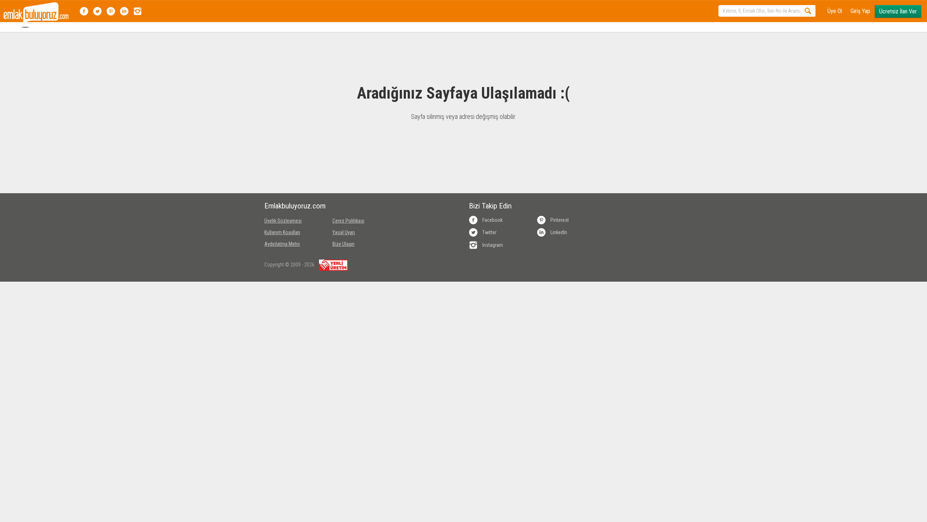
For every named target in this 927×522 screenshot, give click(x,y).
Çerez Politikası (348, 221)
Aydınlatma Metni (282, 244)
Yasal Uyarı (343, 232)
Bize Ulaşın (343, 244)
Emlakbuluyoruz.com (293, 206)
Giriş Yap (860, 11)
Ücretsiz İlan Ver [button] (898, 11)
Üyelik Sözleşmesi (283, 221)
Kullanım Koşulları (282, 232)
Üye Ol (834, 11)
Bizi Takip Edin (490, 206)
